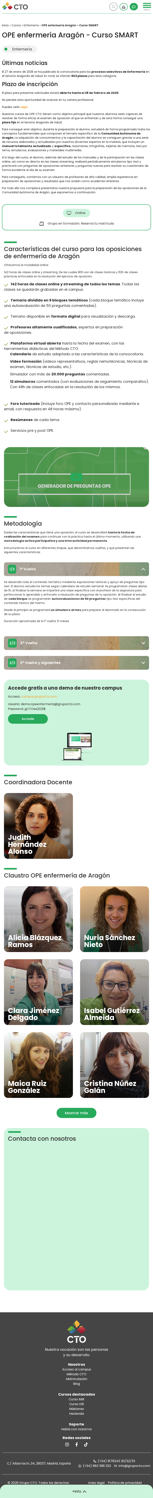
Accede (28, 719)
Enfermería (31, 25)
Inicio (5, 25)
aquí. (24, 107)
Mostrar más (76, 1112)
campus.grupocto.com (39, 696)
